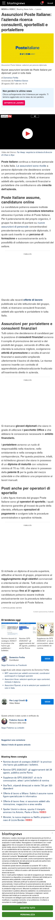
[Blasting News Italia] (16, 3)
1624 (4, 845)
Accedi (50, 3)
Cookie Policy (22, 902)
